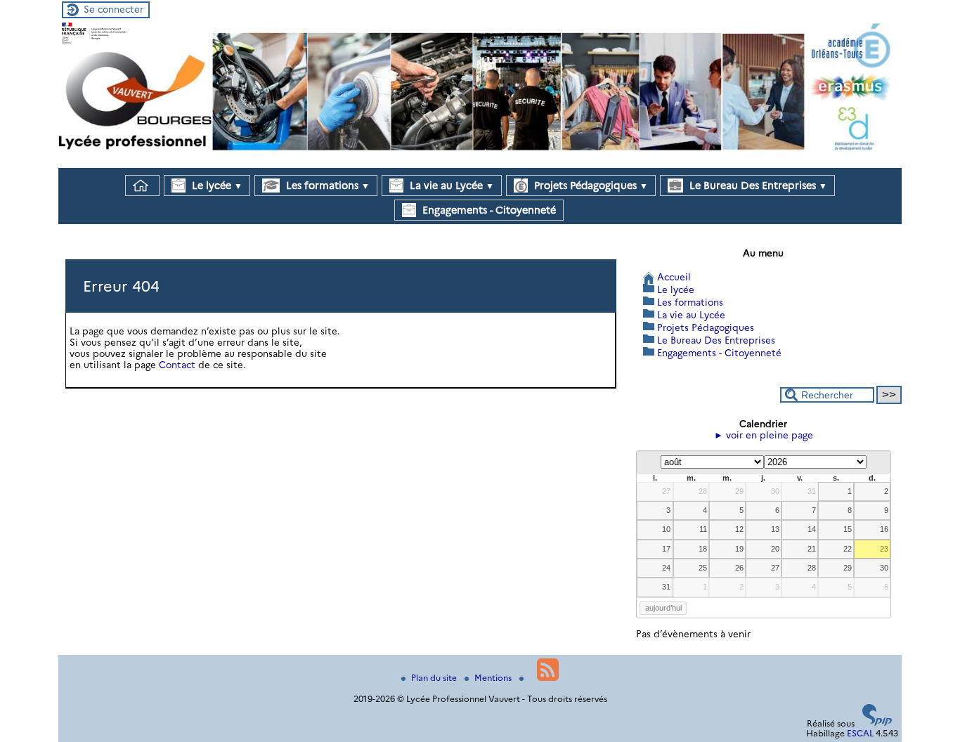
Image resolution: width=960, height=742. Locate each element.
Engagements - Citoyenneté (488, 210)
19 (739, 549)
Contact (177, 364)
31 (811, 491)
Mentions (494, 677)
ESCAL (860, 733)
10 (666, 529)
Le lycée (215, 185)
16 (884, 529)
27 (666, 491)
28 (703, 491)
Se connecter (113, 9)
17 (666, 549)
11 (703, 529)
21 (811, 549)
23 (884, 549)
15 (847, 529)
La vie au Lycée (450, 185)
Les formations (326, 185)
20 (775, 549)
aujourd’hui (663, 608)
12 (739, 529)
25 (703, 568)
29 (739, 491)
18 (703, 549)
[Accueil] (480, 162)
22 (847, 549)
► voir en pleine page (763, 435)
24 (666, 568)
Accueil (674, 276)
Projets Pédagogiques (589, 185)
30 (775, 491)
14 (811, 529)
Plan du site (435, 677)
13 (775, 529)
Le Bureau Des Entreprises (757, 185)
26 (739, 568)
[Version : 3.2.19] (877, 722)
